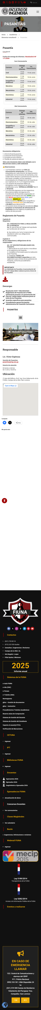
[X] (7, 2)
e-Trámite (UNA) (8, 695)
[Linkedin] (24, 628)
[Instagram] (18, 2)
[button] (20, 317)
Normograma (7, 698)
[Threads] (20, 628)
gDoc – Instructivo (9, 706)
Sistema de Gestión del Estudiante (15, 721)
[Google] (10, 2)
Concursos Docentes (16, 804)
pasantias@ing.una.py (10, 362)
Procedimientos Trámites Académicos (16, 710)
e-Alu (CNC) (7, 687)
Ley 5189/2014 (20, 878)
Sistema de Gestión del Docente (14, 717)
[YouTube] (24, 2)
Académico (13, 34)
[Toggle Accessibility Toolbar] (4, 500)
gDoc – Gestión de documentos (13, 702)
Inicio (3, 34)
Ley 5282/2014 (20, 899)
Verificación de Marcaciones (13, 729)
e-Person (6, 691)
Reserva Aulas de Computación (13, 714)
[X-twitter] (12, 628)
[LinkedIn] (12, 2)
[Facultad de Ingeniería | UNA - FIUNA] (15, 12)
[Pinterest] (15, 2)
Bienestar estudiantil (9, 37)
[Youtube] (32, 628)
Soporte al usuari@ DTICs (12, 725)
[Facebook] (4, 2)
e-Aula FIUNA (7, 683)
